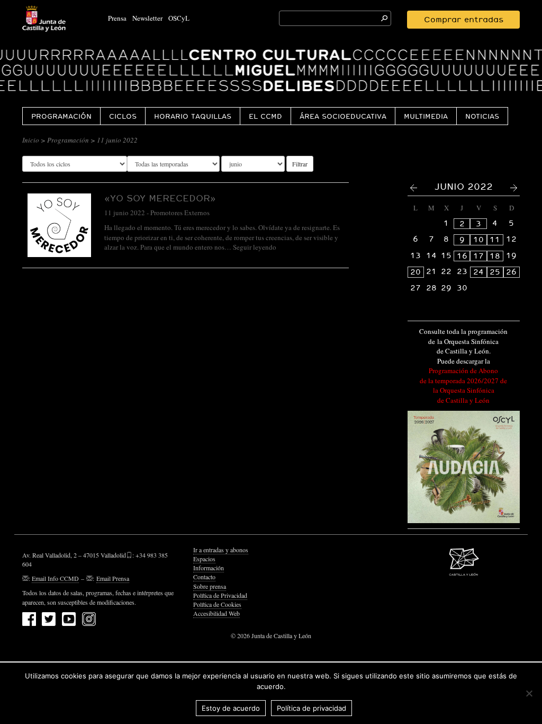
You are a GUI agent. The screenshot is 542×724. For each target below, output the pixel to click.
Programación (61, 116)
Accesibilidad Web (216, 613)
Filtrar (300, 164)
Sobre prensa (209, 586)
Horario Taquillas (192, 116)
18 (495, 256)
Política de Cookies (217, 604)
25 (495, 272)
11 (495, 239)
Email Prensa (112, 578)
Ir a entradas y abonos (220, 549)
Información (208, 567)
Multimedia (426, 116)
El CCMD (265, 116)
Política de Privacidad (220, 595)
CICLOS (123, 116)
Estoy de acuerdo (231, 708)
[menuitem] (61, 116)
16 (462, 256)
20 (415, 272)
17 (478, 256)
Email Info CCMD (55, 578)
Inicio (30, 140)
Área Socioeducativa (343, 116)
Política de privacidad (311, 708)
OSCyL (178, 18)
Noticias (482, 116)
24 (478, 272)
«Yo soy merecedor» (160, 198)
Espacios (204, 558)
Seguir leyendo (254, 247)
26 (511, 272)
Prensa (117, 18)
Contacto (204, 576)
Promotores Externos (180, 212)
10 (478, 239)
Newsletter (147, 18)
